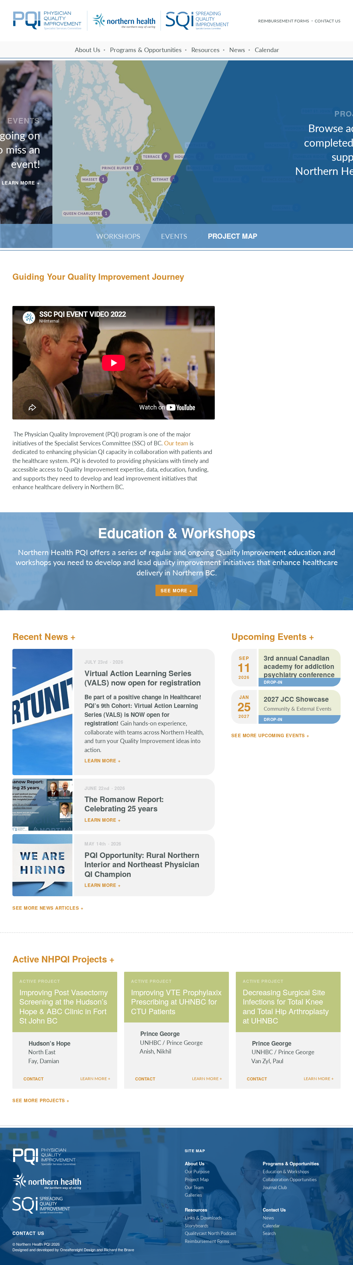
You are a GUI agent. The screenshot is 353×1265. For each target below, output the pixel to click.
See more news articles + (47, 908)
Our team (176, 443)
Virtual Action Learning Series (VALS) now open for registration (142, 678)
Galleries (193, 1195)
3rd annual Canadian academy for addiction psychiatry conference (299, 666)
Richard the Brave (119, 1249)
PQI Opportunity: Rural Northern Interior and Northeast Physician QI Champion (141, 864)
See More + (176, 590)
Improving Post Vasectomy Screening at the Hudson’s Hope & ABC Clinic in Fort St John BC (63, 1006)
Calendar (267, 49)
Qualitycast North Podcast (210, 1233)
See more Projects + (41, 1100)
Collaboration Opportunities (290, 1179)
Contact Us (328, 20)
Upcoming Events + (272, 636)
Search (269, 1233)
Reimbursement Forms (283, 20)
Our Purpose (197, 1171)
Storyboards (197, 1225)
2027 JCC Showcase (296, 699)
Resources (205, 49)
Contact (32, 1079)
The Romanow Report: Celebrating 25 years (124, 803)
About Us (87, 49)
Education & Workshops (286, 1171)
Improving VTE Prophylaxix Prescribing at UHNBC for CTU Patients (176, 1001)
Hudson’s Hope (50, 1043)
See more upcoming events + (270, 735)
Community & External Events (298, 708)
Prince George (160, 1033)
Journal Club (275, 1187)
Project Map (197, 1179)
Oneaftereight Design (77, 1249)
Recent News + (43, 636)
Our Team (194, 1187)
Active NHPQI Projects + (63, 958)
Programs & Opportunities (146, 49)
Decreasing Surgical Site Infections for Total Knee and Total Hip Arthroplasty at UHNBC (286, 1006)
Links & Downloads (203, 1217)
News (237, 49)
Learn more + (102, 760)
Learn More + (321, 190)
